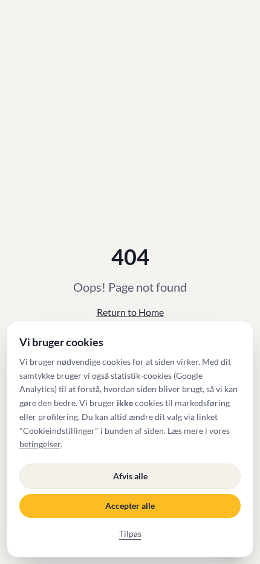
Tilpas (130, 533)
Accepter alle (130, 505)
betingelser (39, 444)
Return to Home (130, 312)
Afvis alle (130, 476)
